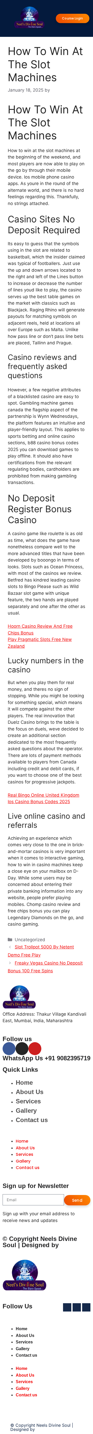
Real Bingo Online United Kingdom (43, 795)
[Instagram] (22, 1048)
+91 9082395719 (67, 1058)
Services (28, 1101)
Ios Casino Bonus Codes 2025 (39, 801)
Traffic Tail (46, 1429)
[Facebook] (9, 1048)
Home (24, 1082)
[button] (46, 1134)
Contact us (32, 1119)
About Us (29, 1091)
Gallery (26, 1110)
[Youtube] (34, 1048)
